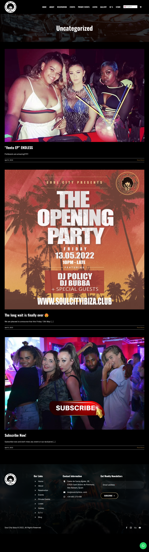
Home (40, 481)
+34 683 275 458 (74, 497)
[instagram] (131, 528)
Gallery (41, 508)
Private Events (44, 499)
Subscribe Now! (15, 435)
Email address (109, 485)
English (129, 7)
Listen (40, 504)
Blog (40, 517)
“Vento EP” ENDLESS (19, 147)
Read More (140, 160)
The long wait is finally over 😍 (27, 315)
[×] (143, 545)
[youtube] (140, 528)
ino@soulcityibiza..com (77, 492)
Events (41, 495)
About (40, 486)
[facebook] (127, 528)
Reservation (43, 490)
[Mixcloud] (135, 528)
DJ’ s (40, 513)
